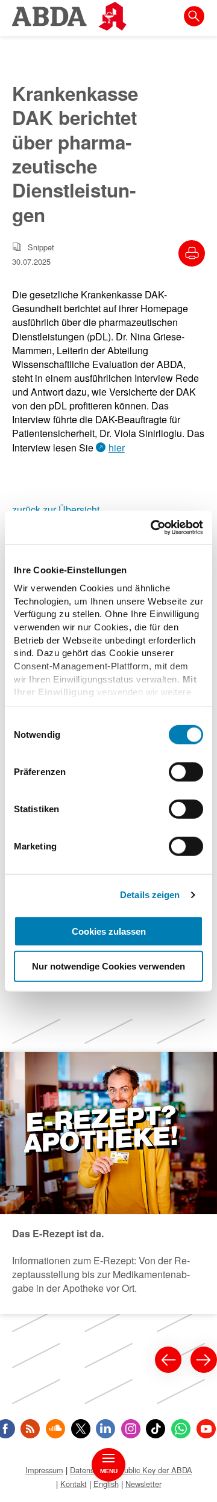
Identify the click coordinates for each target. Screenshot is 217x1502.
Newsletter (143, 1483)
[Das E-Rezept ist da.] (108, 1183)
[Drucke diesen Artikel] (191, 253)
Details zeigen (150, 895)
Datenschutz (91, 1470)
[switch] (186, 771)
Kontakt (73, 1483)
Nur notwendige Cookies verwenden (108, 966)
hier (116, 447)
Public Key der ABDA (155, 1470)
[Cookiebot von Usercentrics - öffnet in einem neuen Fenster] (153, 527)
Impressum (44, 1470)
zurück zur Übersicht (55, 509)
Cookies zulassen (109, 931)
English (106, 1483)
